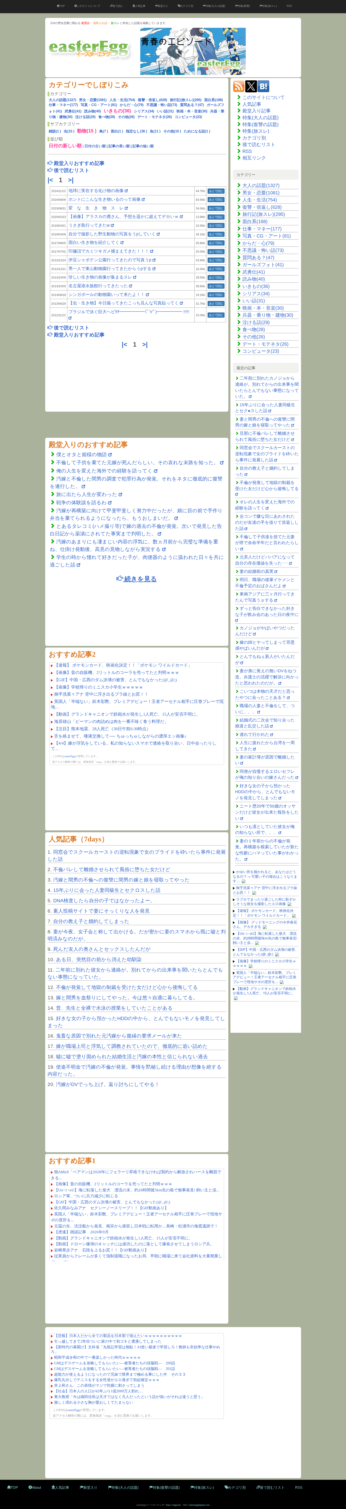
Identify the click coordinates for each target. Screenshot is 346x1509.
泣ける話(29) (85, 117)
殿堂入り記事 (256, 110)
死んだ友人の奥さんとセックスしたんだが (102, 949)
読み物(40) (92, 111)
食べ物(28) (106, 117)
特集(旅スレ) (269, 5)
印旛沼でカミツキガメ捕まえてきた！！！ (108, 251)
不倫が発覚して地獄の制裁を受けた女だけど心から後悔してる (127, 987)
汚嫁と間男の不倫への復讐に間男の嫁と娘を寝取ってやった (121, 879)
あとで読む (216, 191)
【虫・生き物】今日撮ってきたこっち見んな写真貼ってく (123, 303)
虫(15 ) (69, 131)
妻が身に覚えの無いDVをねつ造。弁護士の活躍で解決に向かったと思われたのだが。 (267, 676)
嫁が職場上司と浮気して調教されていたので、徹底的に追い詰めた (132, 1046)
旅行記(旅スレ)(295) (185, 100)
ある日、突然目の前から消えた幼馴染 (99, 959)
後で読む (118, 5)
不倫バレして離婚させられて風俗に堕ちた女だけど (111, 869)
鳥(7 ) (103, 131)
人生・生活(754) (122, 100)
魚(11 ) (155, 131)
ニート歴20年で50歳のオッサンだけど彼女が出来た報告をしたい (267, 812)
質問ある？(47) (192, 105)
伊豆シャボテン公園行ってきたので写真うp (109, 260)
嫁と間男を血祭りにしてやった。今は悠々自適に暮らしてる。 (127, 997)
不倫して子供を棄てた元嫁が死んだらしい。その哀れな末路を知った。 (137, 462)
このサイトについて (88, 5)
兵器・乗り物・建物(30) (267, 315)
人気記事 (140, 5)
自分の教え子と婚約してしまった (91, 921)
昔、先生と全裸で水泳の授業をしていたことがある (114, 1008)
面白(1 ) (117, 131)
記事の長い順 (119, 146)
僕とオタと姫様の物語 (82, 454)
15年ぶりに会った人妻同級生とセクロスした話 (107, 890)
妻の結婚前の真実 (257, 571)
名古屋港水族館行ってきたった (98, 285)
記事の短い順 (143, 146)
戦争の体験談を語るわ (82, 502)
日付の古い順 (95, 146)
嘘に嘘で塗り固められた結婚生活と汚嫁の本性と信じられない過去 (132, 1056)
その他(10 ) (172, 131)
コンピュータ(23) (188, 117)
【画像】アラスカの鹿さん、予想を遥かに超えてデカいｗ (123, 216)
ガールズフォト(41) (263, 264)
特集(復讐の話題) (260, 124)
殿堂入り (163, 5)
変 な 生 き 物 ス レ (96, 208)
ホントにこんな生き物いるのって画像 (104, 199)
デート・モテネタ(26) (154, 117)
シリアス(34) (144, 111)
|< (51, 180)
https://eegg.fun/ (173, 1505)
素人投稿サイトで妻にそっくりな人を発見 (101, 911)
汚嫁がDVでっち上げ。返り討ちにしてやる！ (108, 1084)
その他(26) (126, 117)
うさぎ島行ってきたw (89, 225)
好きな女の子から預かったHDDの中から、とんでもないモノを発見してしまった (265, 791)
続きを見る (140, 578)
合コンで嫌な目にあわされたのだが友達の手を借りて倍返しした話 (267, 522)
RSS (289, 5)
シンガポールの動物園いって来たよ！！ (106, 294)
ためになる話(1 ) (197, 131)
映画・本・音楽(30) (192, 111)
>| (72, 180)
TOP (62, 5)
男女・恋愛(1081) (93, 100)
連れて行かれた (254, 734)
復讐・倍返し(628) (152, 100)
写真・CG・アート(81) (99, 105)
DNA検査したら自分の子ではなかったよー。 (104, 900)
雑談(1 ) (55, 131)
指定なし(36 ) (136, 131)
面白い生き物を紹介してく (93, 242)
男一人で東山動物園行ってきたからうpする (109, 268)
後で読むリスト (258, 144)
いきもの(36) (256, 286)
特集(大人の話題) (215, 5)
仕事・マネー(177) (63, 105)
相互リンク (254, 157)
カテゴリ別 (186, 5)
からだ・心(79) (132, 105)
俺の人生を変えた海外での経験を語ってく (104, 470)
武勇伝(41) (73, 111)
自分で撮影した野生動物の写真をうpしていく (112, 234)
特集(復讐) (244, 5)
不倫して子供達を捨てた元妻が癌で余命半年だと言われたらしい (267, 542)
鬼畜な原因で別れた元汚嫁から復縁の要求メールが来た (119, 1035)
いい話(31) (165, 111)
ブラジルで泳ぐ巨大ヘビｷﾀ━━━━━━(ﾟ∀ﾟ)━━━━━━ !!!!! (128, 311)
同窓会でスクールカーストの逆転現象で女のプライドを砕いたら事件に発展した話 (267, 453)
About (36, 1487)
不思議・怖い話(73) (161, 105)
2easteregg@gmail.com (199, 1505)
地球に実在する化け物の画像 (96, 190)
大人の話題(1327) (62, 100)
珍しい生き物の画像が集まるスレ (100, 277)
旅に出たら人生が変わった (86, 494)
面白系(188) (213, 100)
